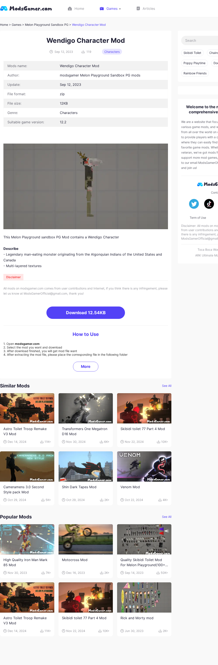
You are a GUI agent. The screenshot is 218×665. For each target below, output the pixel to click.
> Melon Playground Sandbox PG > (47, 24)
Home (4, 24)
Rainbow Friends (195, 73)
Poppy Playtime (194, 63)
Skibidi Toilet (192, 53)
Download (86, 312)
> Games (15, 24)
